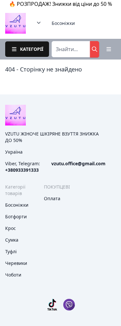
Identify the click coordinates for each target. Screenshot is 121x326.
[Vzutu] (15, 23)
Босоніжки (63, 23)
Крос (10, 228)
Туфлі (11, 251)
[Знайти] (94, 49)
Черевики (16, 263)
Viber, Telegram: (22, 166)
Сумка (11, 240)
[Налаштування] (109, 49)
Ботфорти (16, 216)
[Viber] (69, 304)
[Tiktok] (52, 304)
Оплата (52, 198)
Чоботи (13, 275)
